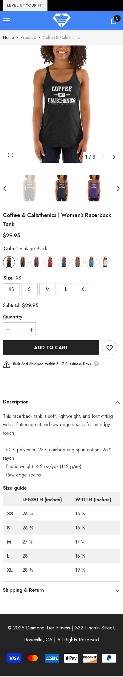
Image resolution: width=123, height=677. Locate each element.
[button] (103, 157)
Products (28, 37)
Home (8, 37)
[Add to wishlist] (109, 347)
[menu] (6, 20)
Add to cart (51, 347)
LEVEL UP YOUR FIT (25, 5)
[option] (61, 104)
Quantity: (13, 316)
